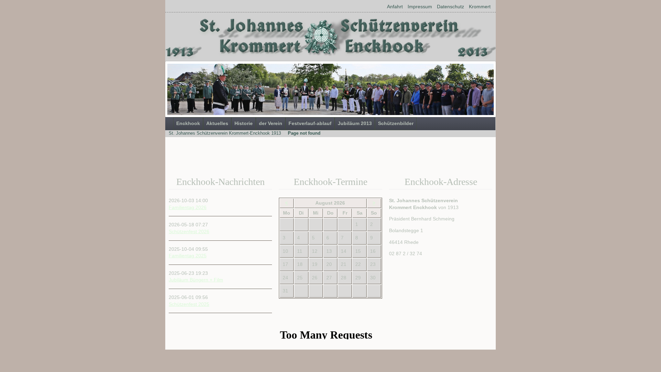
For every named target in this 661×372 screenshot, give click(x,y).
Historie (243, 123)
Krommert (480, 6)
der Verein (270, 123)
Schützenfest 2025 (189, 304)
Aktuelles (217, 123)
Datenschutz (450, 6)
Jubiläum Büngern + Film (196, 279)
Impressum (420, 6)
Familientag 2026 (188, 207)
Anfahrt (395, 6)
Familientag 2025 (188, 255)
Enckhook (188, 123)
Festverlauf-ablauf (310, 123)
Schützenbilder (395, 123)
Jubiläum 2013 (355, 123)
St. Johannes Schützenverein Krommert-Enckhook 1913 (225, 133)
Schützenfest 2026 (189, 231)
